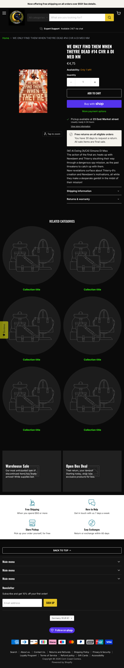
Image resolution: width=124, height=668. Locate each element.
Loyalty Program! (28, 655)
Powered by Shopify (62, 662)
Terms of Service (48, 655)
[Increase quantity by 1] (95, 82)
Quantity (71, 75)
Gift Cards (83, 655)
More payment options (94, 111)
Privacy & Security (101, 652)
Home (5, 38)
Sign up (50, 603)
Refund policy (67, 655)
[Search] (109, 17)
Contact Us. (40, 652)
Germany (60, 618)
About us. (25, 652)
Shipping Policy (81, 652)
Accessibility (98, 655)
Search (13, 652)
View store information (80, 126)
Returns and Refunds (59, 652)
